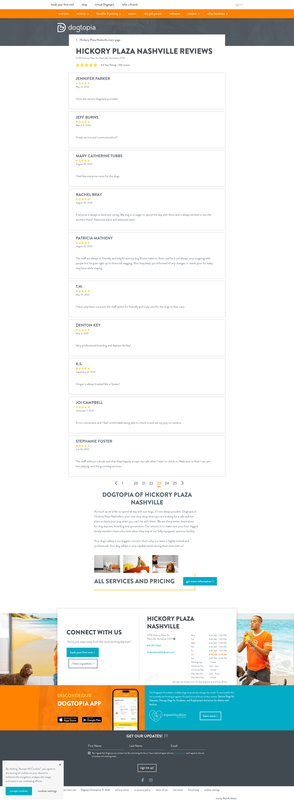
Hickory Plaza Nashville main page (99, 40)
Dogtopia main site (66, 790)
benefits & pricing (107, 13)
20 (136, 483)
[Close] (60, 764)
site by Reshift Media (226, 798)
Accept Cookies (19, 791)
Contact (192, 13)
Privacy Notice (122, 790)
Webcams (174, 13)
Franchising (193, 790)
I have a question (82, 663)
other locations (216, 13)
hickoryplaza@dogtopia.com (161, 652)
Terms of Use (162, 790)
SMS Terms (178, 790)
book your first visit (62, 4)
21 (143, 483)
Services (81, 13)
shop (84, 4)
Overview (64, 13)
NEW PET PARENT (153, 13)
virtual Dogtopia (104, 4)
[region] (33, 780)
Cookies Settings (47, 791)
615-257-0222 (154, 645)
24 (167, 483)
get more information (198, 581)
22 (151, 483)
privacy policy (179, 753)
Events (132, 13)
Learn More (209, 716)
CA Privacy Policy (142, 790)
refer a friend (130, 4)
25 (175, 483)
